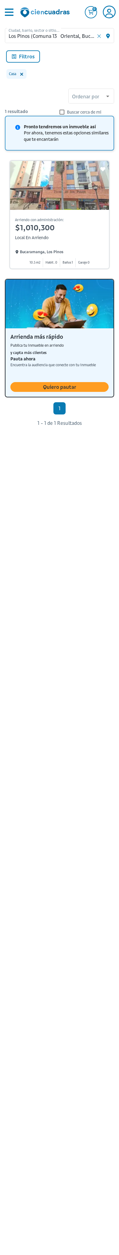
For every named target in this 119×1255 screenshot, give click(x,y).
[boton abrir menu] (8, 12)
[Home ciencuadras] (46, 13)
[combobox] (91, 96)
